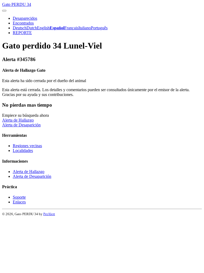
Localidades (23, 150)
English (43, 28)
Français (71, 28)
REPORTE (22, 32)
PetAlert (49, 214)
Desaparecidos (25, 18)
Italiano (84, 28)
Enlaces (19, 202)
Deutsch (20, 28)
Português (99, 28)
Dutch (32, 28)
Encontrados (23, 23)
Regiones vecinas (27, 145)
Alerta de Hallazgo (18, 120)
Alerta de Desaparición (21, 125)
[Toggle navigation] (4, 10)
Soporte (19, 197)
